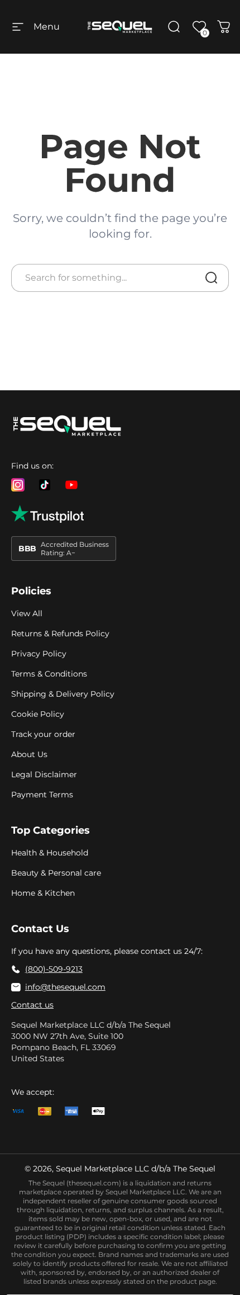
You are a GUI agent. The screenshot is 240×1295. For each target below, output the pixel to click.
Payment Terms (42, 795)
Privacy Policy (38, 654)
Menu (46, 26)
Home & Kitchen (43, 893)
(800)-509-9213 (54, 969)
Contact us (32, 1005)
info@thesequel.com (65, 987)
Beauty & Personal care (56, 873)
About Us (29, 754)
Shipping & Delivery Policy (62, 694)
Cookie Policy (37, 714)
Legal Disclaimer (44, 774)
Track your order (43, 734)
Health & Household (49, 853)
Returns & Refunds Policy (60, 633)
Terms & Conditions (49, 674)
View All (26, 613)
